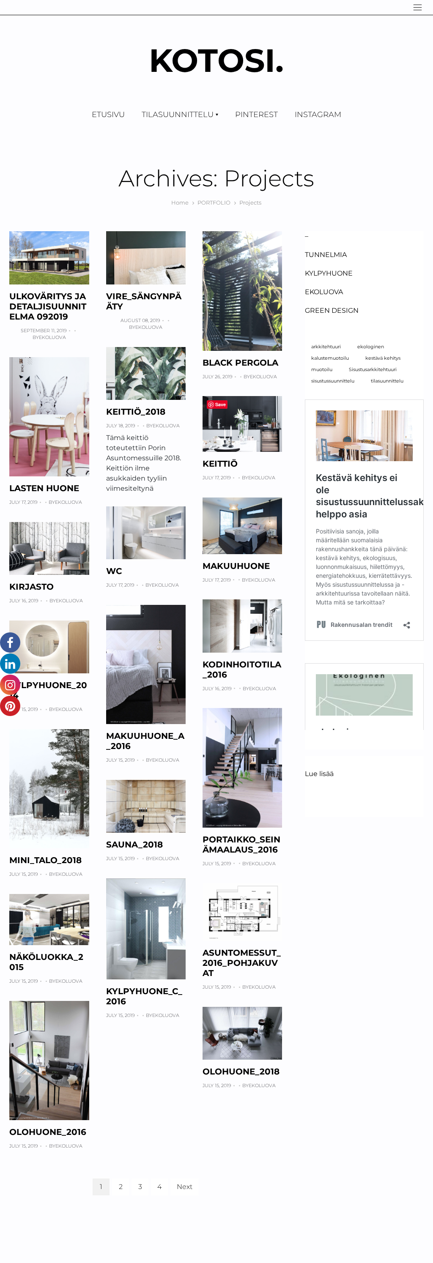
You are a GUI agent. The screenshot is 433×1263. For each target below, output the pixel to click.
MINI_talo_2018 (45, 860)
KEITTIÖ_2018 (135, 412)
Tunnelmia (326, 255)
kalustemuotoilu (330, 358)
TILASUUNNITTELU (178, 114)
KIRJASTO (31, 587)
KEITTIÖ (220, 464)
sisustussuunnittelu (332, 381)
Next (184, 1187)
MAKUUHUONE (236, 566)
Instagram (318, 114)
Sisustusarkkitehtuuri (373, 369)
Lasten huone (44, 488)
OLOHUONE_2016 (47, 1132)
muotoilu (321, 369)
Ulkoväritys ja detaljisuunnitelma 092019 (47, 306)
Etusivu (108, 114)
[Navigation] (417, 7)
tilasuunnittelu (387, 381)
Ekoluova (52, 337)
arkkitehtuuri (326, 347)
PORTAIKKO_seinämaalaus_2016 (241, 844)
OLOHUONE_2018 (241, 1071)
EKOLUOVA (324, 292)
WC (114, 571)
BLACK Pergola (240, 363)
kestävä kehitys (382, 358)
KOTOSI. (216, 60)
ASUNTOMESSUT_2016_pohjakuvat (242, 963)
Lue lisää (319, 774)
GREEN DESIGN (332, 310)
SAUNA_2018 (134, 844)
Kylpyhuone (329, 273)
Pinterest (256, 114)
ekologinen (370, 347)
